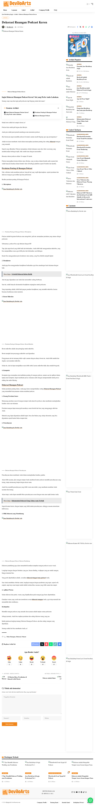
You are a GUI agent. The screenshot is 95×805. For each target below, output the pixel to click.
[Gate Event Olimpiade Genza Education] (70, 158)
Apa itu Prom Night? (83, 99)
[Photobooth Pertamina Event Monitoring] (70, 148)
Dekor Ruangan (11, 637)
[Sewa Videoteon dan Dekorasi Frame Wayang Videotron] (70, 180)
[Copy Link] (89, 26)
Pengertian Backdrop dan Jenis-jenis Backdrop (84, 109)
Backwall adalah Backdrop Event (82, 78)
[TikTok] (84, 792)
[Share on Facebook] (77, 26)
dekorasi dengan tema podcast (36, 578)
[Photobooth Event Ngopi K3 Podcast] (59, 767)
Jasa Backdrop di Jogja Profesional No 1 (32, 777)
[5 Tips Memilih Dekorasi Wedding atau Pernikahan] (12, 767)
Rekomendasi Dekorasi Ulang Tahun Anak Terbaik (84, 121)
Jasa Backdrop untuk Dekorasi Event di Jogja (84, 89)
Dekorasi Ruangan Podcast (42, 116)
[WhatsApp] (86, 792)
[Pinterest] (81, 792)
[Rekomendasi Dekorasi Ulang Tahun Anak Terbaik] (70, 119)
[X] (74, 792)
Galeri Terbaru (75, 130)
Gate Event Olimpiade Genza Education (83, 159)
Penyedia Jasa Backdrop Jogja (84, 67)
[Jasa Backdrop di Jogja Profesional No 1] (36, 767)
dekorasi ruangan (37, 599)
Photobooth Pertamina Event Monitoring (84, 148)
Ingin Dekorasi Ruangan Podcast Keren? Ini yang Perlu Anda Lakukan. (16, 113)
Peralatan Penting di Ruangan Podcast (46, 112)
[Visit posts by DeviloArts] (3, 27)
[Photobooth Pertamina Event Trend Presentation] (70, 137)
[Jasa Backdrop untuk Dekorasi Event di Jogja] (70, 88)
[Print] (92, 26)
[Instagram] (79, 792)
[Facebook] (72, 792)
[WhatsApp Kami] (90, 800)
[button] (91, 4)
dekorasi (52, 141)
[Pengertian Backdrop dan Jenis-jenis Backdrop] (70, 109)
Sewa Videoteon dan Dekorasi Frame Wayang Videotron (84, 182)
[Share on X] (80, 26)
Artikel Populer (75, 60)
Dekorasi (18, 637)
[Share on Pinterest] (83, 26)
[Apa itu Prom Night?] (70, 99)
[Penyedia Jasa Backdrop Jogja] (70, 67)
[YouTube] (76, 792)
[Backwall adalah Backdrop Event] (70, 78)
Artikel (5, 17)
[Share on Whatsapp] (86, 26)
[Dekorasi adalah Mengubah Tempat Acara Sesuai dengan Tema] (82, 767)
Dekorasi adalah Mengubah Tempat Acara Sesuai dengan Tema (82, 777)
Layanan (72, 206)
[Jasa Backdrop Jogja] (17, 4)
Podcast (24, 637)
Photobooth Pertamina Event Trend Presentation (84, 137)
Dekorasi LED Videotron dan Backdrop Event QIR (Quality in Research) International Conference (84, 196)
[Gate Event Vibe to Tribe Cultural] (70, 169)
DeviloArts (10, 27)
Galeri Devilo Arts (83, 134)
